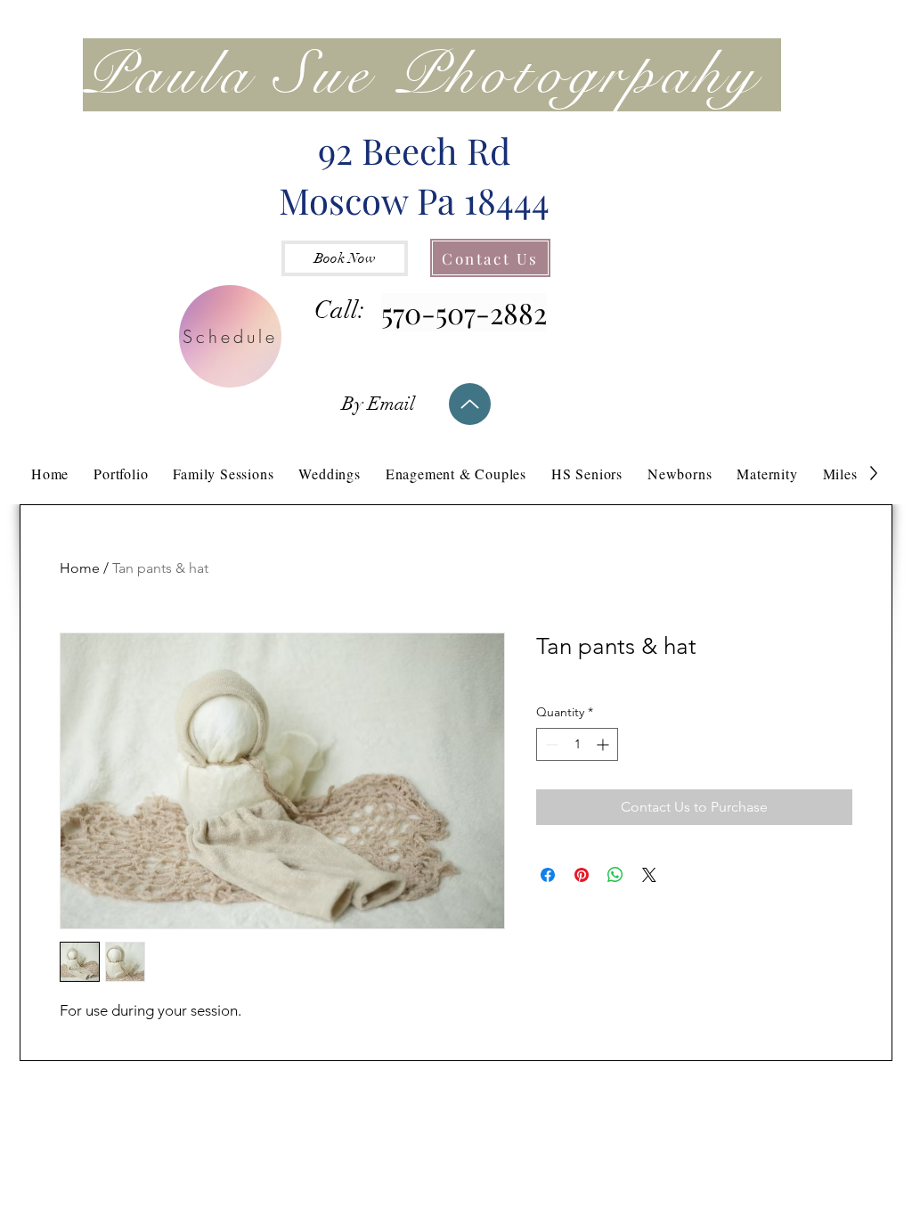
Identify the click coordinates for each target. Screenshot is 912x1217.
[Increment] (604, 744)
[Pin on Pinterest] (581, 875)
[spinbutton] (577, 744)
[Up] (470, 404)
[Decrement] (550, 744)
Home (80, 567)
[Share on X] (649, 875)
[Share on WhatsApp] (615, 875)
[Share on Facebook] (547, 875)
